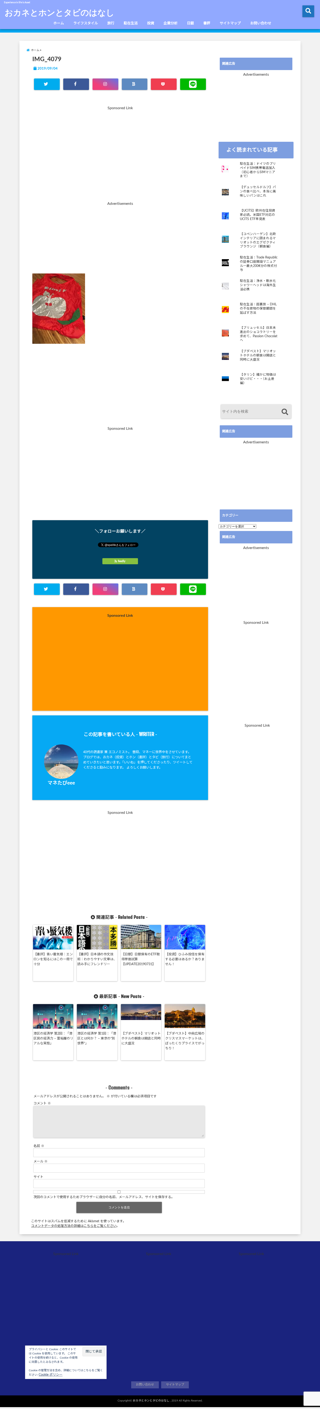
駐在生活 (131, 23)
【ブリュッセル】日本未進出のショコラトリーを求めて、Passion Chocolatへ (258, 334)
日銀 (190, 23)
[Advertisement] (120, 156)
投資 (150, 23)
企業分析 (171, 23)
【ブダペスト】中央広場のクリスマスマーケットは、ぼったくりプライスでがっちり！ (185, 1041)
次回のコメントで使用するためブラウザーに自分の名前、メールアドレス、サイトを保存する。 (104, 1197)
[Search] (284, 412)
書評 (206, 23)
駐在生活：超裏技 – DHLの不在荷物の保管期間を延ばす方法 (258, 308)
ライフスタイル (85, 23)
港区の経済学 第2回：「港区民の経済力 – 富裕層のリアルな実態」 (53, 1038)
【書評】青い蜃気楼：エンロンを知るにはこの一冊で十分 (53, 959)
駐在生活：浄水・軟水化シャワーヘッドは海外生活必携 (258, 285)
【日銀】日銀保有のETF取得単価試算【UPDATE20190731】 (140, 959)
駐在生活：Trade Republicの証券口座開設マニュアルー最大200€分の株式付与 (259, 264)
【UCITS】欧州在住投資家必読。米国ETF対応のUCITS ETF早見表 (257, 215)
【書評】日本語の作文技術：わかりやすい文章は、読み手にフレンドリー (97, 959)
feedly (121, 561)
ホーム (58, 23)
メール (40, 1161)
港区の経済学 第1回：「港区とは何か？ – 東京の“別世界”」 (96, 1038)
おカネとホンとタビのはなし (59, 12)
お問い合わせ (260, 23)
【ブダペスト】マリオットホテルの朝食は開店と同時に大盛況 (141, 1038)
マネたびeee (61, 783)
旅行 (110, 23)
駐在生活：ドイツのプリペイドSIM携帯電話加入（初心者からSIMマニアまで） (258, 170)
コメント (42, 1103)
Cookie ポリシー (51, 1374)
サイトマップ (230, 23)
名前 (38, 1146)
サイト (38, 1177)
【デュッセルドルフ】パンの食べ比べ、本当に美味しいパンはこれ (258, 191)
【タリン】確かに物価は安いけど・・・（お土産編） (258, 379)
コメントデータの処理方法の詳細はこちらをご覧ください (73, 1226)
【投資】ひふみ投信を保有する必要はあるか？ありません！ (185, 959)
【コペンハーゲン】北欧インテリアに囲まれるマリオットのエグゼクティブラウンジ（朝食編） (258, 240)
